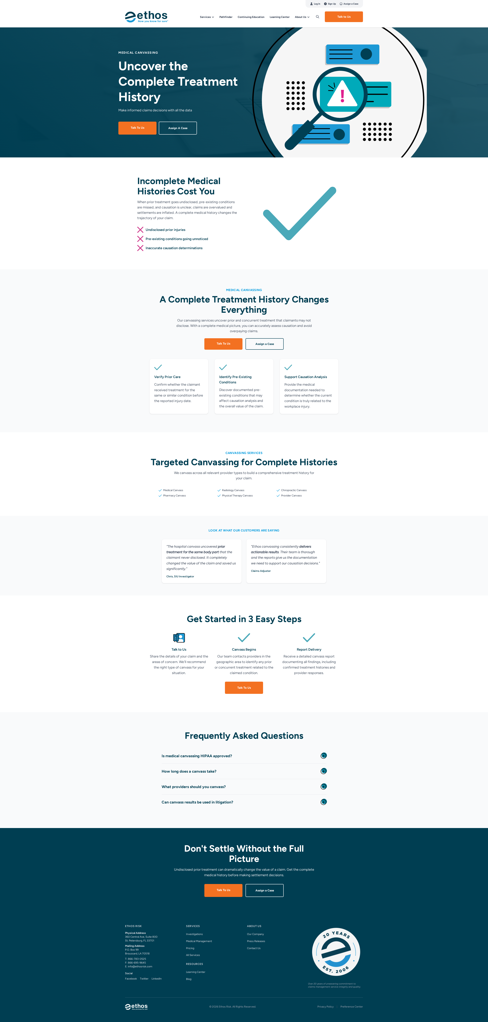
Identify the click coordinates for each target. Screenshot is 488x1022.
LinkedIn (157, 978)
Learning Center (280, 17)
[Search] (317, 16)
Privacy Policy (325, 1006)
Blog (188, 979)
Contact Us (254, 948)
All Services (193, 955)
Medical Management (199, 941)
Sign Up (332, 3)
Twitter (144, 978)
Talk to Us (344, 16)
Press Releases (256, 941)
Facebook (131, 978)
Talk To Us (137, 127)
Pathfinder (225, 17)
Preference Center (351, 1006)
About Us (301, 17)
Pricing (190, 948)
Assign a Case (351, 3)
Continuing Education (251, 17)
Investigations (194, 934)
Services (205, 17)
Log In (317, 3)
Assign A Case (177, 128)
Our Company (255, 934)
